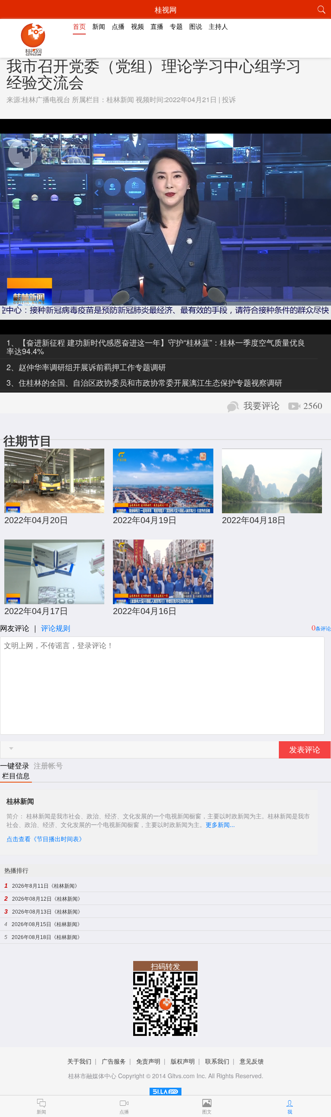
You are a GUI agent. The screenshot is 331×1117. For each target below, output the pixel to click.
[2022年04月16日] (163, 599)
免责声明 (148, 1061)
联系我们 (217, 1061)
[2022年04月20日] (54, 508)
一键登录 (15, 765)
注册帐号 (48, 765)
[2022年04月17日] (54, 599)
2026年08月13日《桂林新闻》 (47, 912)
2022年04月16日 (145, 611)
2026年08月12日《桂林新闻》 (47, 899)
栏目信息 (16, 776)
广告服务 (114, 1061)
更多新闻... (220, 824)
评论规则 (55, 627)
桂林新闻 (120, 99)
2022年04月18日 (254, 520)
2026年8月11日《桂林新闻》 (46, 886)
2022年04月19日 (145, 520)
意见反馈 (252, 1061)
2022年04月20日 (36, 520)
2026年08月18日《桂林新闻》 (47, 937)
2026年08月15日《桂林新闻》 (47, 924)
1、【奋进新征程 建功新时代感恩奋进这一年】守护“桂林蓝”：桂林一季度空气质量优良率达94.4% (155, 346)
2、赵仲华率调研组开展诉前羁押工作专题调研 (86, 366)
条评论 (323, 628)
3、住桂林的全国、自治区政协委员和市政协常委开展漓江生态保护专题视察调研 (144, 382)
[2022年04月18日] (272, 508)
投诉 (229, 99)
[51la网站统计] (165, 1090)
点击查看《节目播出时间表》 (45, 838)
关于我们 (79, 1061)
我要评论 (262, 406)
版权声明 (183, 1061)
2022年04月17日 (36, 611)
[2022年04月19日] (163, 508)
